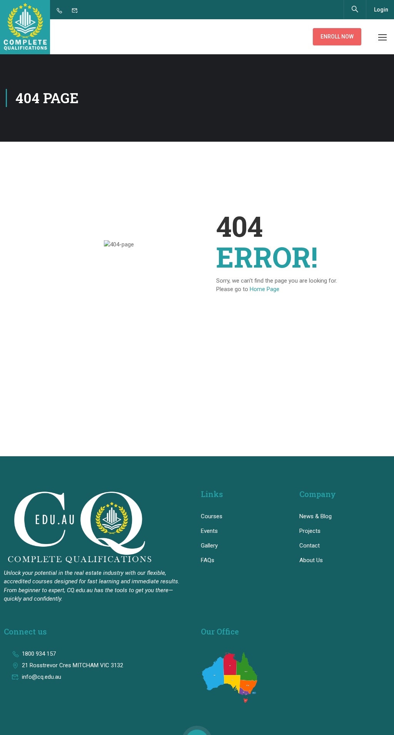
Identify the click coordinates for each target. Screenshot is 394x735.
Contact (309, 545)
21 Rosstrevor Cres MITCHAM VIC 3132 (72, 665)
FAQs (207, 560)
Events (209, 530)
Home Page (264, 289)
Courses (211, 516)
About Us (311, 560)
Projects (310, 530)
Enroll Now (337, 36)
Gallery (209, 545)
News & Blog (315, 516)
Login (381, 10)
